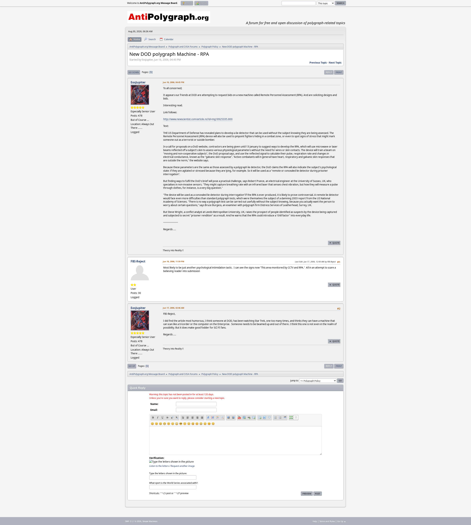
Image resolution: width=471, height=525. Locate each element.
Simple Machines (149, 521)
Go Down (134, 72)
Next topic (335, 62)
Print (339, 72)
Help (315, 521)
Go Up (132, 366)
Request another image (183, 466)
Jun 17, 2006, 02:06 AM (173, 307)
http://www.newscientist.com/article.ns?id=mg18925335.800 (198, 119)
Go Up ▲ (341, 521)
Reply (329, 72)
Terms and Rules (327, 521)
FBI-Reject (138, 261)
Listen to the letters (159, 466)
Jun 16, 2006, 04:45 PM (173, 82)
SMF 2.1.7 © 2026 (133, 521)
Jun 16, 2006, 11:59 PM (173, 261)
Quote (335, 242)
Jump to (294, 380)
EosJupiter (138, 82)
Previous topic (318, 62)
